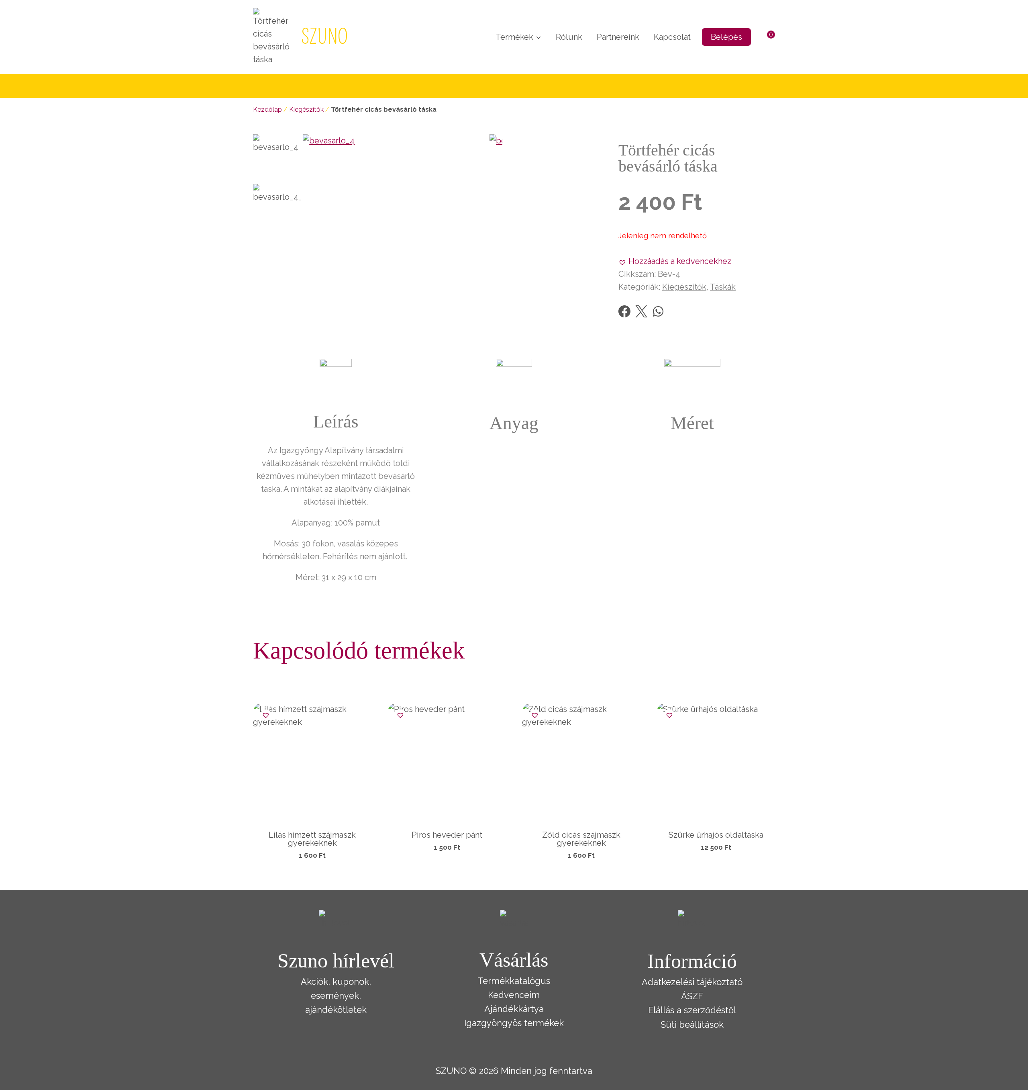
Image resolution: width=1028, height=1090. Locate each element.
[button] (674, 261)
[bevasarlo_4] (396, 227)
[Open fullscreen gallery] (494, 313)
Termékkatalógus (513, 980)
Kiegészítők (306, 109)
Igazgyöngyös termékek (514, 1023)
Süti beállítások (692, 1024)
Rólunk (569, 37)
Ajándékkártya (514, 1009)
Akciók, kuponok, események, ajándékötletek (336, 995)
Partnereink (618, 37)
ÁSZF (692, 996)
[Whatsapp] (658, 311)
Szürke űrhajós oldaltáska (716, 835)
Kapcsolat (672, 37)
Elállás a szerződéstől (692, 1010)
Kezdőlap (267, 109)
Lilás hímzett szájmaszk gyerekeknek (312, 839)
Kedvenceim (514, 995)
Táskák (723, 287)
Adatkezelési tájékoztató (692, 982)
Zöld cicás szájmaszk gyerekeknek (581, 839)
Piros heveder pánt (447, 835)
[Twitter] (641, 311)
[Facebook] (624, 311)
